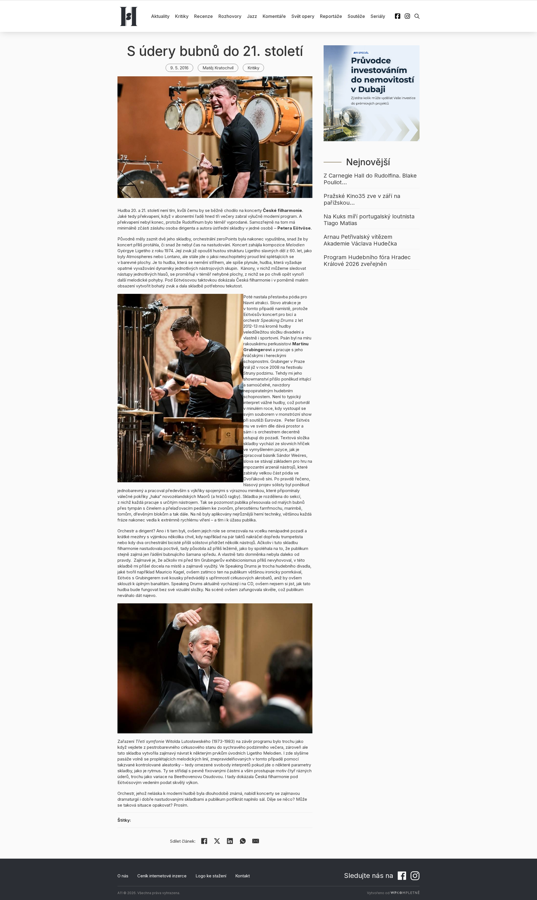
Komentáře (274, 16)
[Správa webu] (405, 893)
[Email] (255, 841)
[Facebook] (204, 841)
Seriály (378, 16)
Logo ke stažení (211, 875)
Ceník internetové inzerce (162, 875)
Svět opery (302, 16)
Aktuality (160, 16)
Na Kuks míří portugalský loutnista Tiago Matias (369, 219)
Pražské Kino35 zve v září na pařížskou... (362, 199)
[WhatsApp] (243, 841)
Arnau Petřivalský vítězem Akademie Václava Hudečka (360, 240)
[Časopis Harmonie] (128, 16)
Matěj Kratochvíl (218, 67)
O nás (122, 875)
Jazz (252, 16)
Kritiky (182, 16)
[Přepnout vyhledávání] (417, 16)
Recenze (203, 16)
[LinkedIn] (230, 841)
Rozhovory (229, 16)
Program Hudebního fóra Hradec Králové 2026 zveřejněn (367, 260)
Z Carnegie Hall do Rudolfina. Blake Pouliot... (370, 179)
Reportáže (331, 16)
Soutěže (356, 16)
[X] (217, 841)
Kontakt (242, 875)
